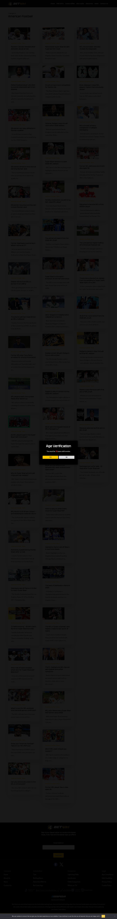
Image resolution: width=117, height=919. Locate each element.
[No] (115, 916)
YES (50, 457)
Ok (103, 916)
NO (66, 457)
